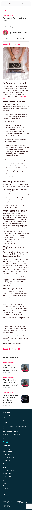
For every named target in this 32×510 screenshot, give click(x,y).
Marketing (6, 486)
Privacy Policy (7, 473)
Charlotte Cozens (20, 32)
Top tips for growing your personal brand (10, 367)
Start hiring (6, 449)
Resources (6, 463)
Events (5, 362)
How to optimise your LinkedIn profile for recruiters (10, 399)
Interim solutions (8, 452)
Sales (4, 494)
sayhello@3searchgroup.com (16, 431)
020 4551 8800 (15, 434)
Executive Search (8, 457)
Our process (6, 454)
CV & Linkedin (20, 38)
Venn (28, 502)
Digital (5, 483)
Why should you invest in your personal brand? (10, 382)
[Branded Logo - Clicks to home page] (3, 4)
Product (5, 489)
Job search (6, 460)
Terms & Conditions (9, 470)
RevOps (5, 492)
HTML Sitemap (6, 506)
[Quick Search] (14, 3)
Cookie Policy (7, 476)
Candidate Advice (8, 15)
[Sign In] (17, 3)
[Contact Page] (10, 3)
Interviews (11, 362)
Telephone (6, 434)
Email (4, 431)
